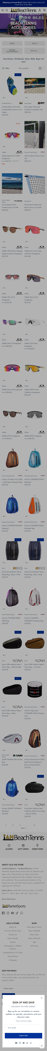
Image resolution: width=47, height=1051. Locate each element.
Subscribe (23, 1035)
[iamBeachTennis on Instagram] (20, 1043)
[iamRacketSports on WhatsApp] (31, 1043)
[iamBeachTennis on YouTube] (23, 1043)
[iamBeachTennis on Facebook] (16, 1043)
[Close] (41, 998)
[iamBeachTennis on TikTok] (27, 1043)
